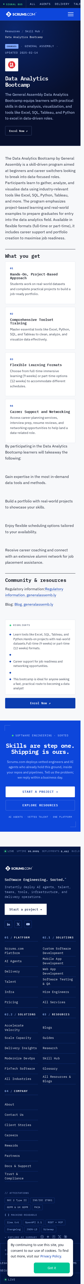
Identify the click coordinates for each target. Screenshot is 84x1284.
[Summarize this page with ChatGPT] (42, 1237)
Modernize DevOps (20, 1058)
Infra (9, 992)
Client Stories (18, 1125)
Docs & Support (18, 1166)
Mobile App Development (53, 961)
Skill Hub (32, 31)
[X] (18, 924)
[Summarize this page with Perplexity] (54, 1237)
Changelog (14, 1229)
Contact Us (14, 1115)
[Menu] (70, 14)
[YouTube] (28, 924)
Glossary (50, 1069)
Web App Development (53, 971)
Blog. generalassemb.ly (33, 604)
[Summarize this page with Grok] (59, 1237)
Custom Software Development (57, 951)
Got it (52, 1268)
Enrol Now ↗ (18, 130)
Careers (11, 1135)
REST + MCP (55, 1222)
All (32, 4)
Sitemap (48, 1229)
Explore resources (40, 805)
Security (7, 1270)
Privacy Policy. (51, 1256)
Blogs (47, 1028)
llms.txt (13, 1222)
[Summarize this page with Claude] (65, 1237)
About (9, 1104)
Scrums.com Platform (14, 951)
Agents (45, 4)
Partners (12, 1156)
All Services (54, 1002)
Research (50, 1048)
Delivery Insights (21, 1048)
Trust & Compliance (14, 1176)
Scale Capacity (18, 1038)
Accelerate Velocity (14, 1027)
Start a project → (40, 791)
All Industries (18, 1079)
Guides (48, 1038)
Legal (4, 1263)
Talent (10, 982)
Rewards (11, 1145)
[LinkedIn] (8, 924)
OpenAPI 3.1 (33, 1222)
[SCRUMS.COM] (19, 868)
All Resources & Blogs (57, 1079)
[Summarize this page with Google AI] (48, 1237)
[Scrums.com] (21, 14)
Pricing (11, 1002)
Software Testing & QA (58, 981)
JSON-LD (32, 1229)
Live (11, 851)
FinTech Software (20, 1069)
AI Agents (13, 961)
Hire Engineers (56, 992)
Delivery (62, 4)
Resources (12, 31)
